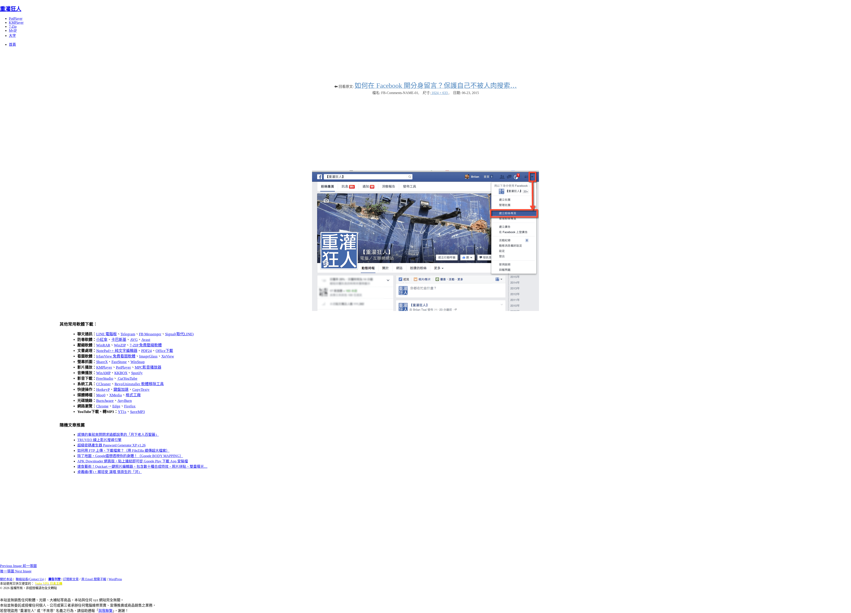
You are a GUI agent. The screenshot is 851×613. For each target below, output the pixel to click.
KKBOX (120, 373)
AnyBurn (124, 401)
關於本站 (6, 579)
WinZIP (120, 345)
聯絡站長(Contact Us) (30, 579)
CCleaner (103, 384)
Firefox (130, 406)
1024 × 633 (440, 93)
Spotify (137, 373)
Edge (116, 406)
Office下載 (164, 351)
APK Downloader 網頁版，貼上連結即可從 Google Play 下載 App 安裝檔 (132, 461)
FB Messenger (150, 334)
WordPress (115, 579)
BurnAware (105, 401)
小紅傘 (101, 340)
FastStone (119, 362)
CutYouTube (127, 378)
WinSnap (138, 362)
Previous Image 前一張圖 (18, 566)
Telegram (128, 334)
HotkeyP (103, 389)
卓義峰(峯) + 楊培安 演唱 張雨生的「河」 (109, 472)
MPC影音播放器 (148, 367)
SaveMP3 (137, 412)
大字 (12, 35)
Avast (145, 340)
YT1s (122, 412)
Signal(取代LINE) (179, 334)
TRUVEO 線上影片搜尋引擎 (99, 440)
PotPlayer (15, 18)
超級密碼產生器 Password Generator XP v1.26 (111, 445)
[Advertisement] (425, 131)
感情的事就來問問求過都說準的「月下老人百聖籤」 (118, 434)
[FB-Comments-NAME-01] (425, 310)
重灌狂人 (10, 9)
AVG (134, 340)
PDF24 (146, 351)
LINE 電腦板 (106, 334)
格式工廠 (133, 395)
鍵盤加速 (121, 389)
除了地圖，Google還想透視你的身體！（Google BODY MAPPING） (130, 456)
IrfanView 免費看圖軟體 (115, 356)
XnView (167, 356)
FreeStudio (104, 378)
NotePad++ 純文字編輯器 (116, 351)
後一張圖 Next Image (15, 571)
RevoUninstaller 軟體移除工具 (139, 384)
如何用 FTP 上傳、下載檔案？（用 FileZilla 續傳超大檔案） (123, 450)
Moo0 (100, 395)
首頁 (12, 44)
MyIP (13, 30)
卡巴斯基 (118, 340)
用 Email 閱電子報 (93, 579)
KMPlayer (16, 22)
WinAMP (103, 373)
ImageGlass (148, 356)
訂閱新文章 (71, 579)
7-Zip (13, 26)
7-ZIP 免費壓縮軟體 (146, 345)
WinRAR (103, 345)
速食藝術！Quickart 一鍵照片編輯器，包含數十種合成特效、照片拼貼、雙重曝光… (142, 466)
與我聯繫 (105, 611)
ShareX (102, 362)
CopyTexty (141, 389)
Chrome (102, 406)
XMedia (115, 395)
